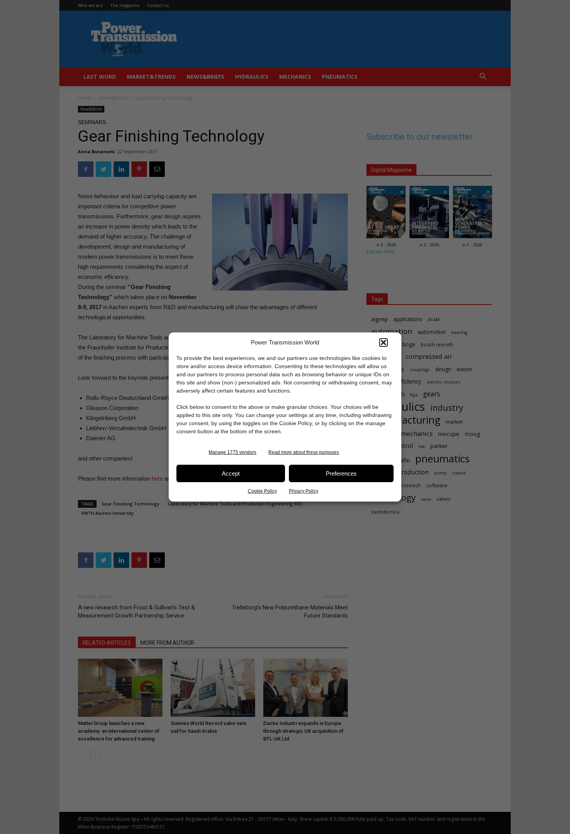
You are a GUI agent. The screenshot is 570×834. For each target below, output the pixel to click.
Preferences (341, 473)
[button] (383, 342)
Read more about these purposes (303, 452)
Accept (231, 473)
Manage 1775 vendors (232, 452)
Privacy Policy (303, 491)
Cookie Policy (262, 491)
